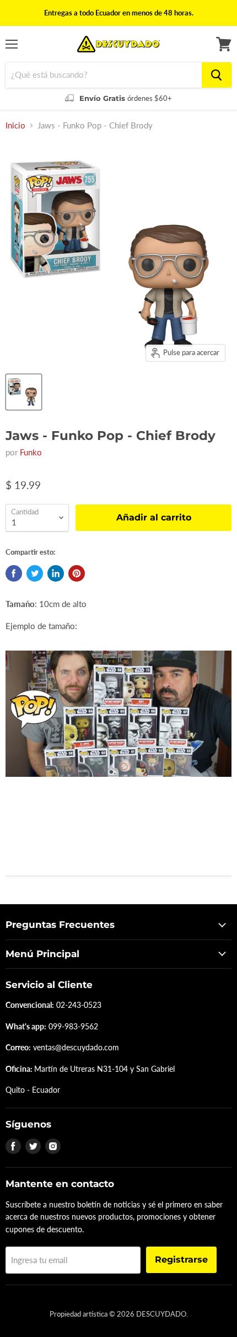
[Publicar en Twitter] (34, 573)
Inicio (15, 125)
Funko (31, 452)
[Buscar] (216, 75)
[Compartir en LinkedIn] (55, 573)
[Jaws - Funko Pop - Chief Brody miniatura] (23, 392)
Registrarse (181, 1259)
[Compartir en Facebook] (14, 573)
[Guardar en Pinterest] (76, 573)
